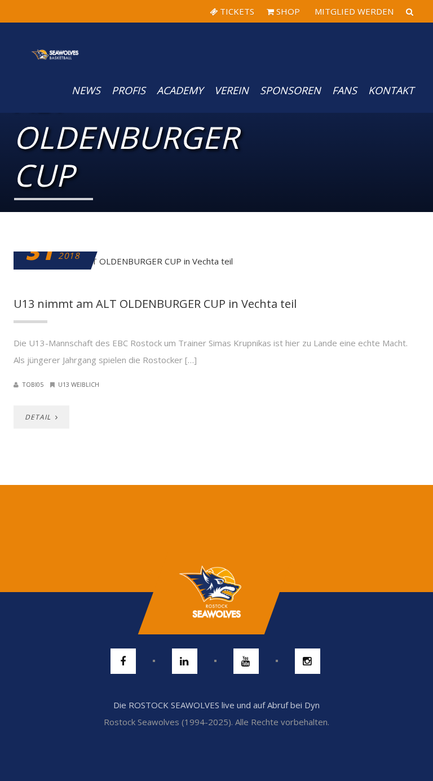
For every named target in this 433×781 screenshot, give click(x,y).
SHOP (287, 11)
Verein (231, 90)
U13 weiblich (78, 384)
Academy (180, 90)
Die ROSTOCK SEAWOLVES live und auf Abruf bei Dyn (216, 705)
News (86, 90)
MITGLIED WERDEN (353, 11)
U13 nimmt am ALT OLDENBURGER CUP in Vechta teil (155, 303)
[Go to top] (216, 592)
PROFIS (128, 90)
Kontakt (391, 90)
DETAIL (39, 417)
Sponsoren (290, 90)
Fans (344, 90)
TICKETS (236, 11)
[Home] (55, 45)
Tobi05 (32, 384)
